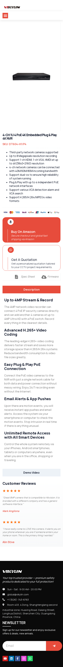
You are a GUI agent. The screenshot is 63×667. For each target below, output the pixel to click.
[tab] (31, 289)
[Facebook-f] (17, 658)
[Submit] (54, 646)
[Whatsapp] (30, 658)
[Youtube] (5, 658)
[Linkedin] (11, 658)
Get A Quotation (24, 260)
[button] (5, 15)
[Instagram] (24, 658)
